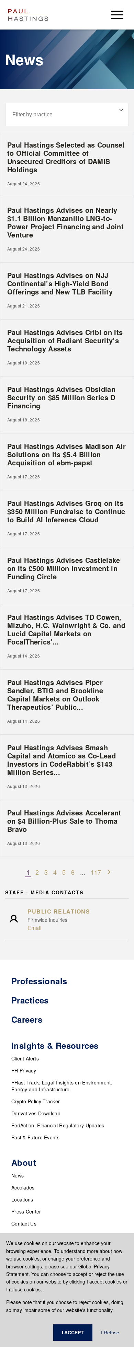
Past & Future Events (35, 1137)
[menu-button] (117, 14)
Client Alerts (25, 1058)
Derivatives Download (35, 1113)
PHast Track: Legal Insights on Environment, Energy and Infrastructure (61, 1086)
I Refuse (110, 1332)
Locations (22, 1199)
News (17, 1175)
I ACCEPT (73, 1332)
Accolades (23, 1187)
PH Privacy (23, 1070)
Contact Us (23, 1223)
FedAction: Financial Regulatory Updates (57, 1125)
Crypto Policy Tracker (35, 1101)
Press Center (26, 1211)
